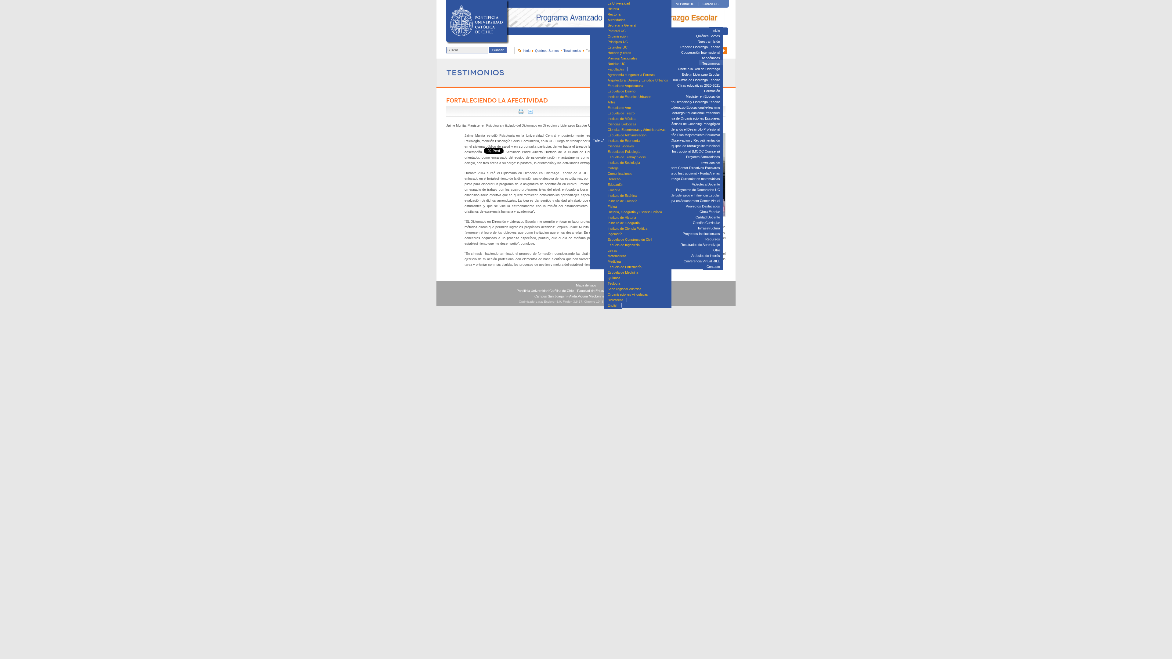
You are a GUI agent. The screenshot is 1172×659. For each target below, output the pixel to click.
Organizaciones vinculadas (628, 294)
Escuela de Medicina (623, 272)
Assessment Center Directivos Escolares (689, 168)
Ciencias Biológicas (622, 124)
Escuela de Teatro (621, 113)
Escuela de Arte (619, 108)
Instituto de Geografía (624, 223)
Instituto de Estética (622, 195)
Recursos (712, 239)
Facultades (616, 69)
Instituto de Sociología (624, 162)
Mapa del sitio (586, 285)
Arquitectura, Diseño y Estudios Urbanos (638, 80)
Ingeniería (615, 234)
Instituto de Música (621, 119)
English (613, 305)
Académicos (711, 58)
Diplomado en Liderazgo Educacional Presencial (684, 113)
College (613, 168)
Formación (712, 91)
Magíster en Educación (703, 96)
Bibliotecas (616, 300)
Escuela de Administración (627, 135)
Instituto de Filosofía (622, 201)
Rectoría (614, 14)
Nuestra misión (709, 41)
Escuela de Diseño (621, 91)
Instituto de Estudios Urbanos (629, 97)
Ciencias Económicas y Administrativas (637, 129)
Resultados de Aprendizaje (700, 245)
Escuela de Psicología (624, 151)
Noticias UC (616, 64)
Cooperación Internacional (700, 52)
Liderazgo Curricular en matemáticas (692, 179)
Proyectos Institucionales (701, 234)
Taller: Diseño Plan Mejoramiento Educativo (688, 135)
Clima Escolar (710, 212)
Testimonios (711, 63)
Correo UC (711, 4)
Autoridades (616, 20)
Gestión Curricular (706, 223)
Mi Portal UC (685, 4)
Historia (613, 9)
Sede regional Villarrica (624, 289)
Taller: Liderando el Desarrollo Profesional (689, 129)
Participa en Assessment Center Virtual (691, 201)
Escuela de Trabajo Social (627, 157)
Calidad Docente (708, 217)
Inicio (716, 30)
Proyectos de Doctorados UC (698, 190)
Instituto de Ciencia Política (627, 228)
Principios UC (618, 42)
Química (614, 278)
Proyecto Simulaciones (703, 157)
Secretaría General (622, 25)
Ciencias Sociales (621, 146)
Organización (618, 36)
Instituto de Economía (624, 140)
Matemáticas (617, 256)
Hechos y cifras (619, 53)
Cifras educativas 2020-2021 (698, 85)
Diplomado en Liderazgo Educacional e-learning (685, 107)
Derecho (614, 179)
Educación (615, 184)
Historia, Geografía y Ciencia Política (635, 212)
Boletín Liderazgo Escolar (701, 74)
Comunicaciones (620, 173)
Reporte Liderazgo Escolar (700, 47)
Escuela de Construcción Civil (630, 239)
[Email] (530, 112)
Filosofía (614, 190)
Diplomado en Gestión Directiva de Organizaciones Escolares (674, 118)
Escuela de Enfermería (625, 267)
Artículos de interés (705, 255)
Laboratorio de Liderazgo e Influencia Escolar (686, 195)
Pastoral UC (617, 31)
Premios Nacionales (622, 58)
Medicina (614, 261)
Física (612, 206)
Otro (716, 250)
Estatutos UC (618, 47)
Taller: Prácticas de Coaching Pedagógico (689, 124)
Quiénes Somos (708, 36)
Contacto (713, 266)
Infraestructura (709, 228)
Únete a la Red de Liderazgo (699, 69)
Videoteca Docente (706, 184)
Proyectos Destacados (703, 206)
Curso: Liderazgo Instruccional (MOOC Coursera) (683, 151)
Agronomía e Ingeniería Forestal (631, 75)
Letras (612, 250)
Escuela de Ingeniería (624, 245)
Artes (612, 102)
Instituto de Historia (622, 217)
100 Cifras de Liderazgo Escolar (696, 80)
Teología (614, 283)
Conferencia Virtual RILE (702, 261)
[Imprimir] (521, 112)
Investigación (710, 162)
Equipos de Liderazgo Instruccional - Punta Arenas (682, 173)
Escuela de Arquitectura (625, 86)
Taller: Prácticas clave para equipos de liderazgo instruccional (674, 146)
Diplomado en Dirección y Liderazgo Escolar (687, 102)
